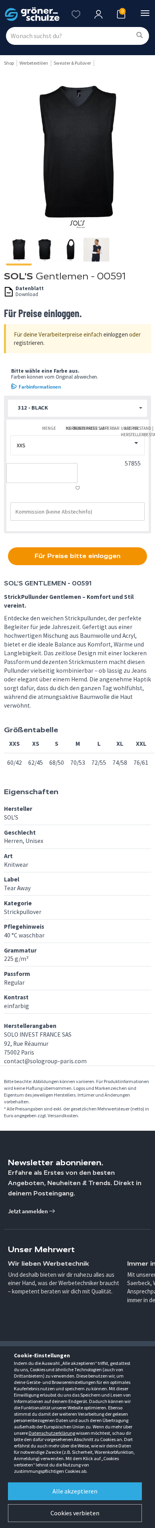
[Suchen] (139, 35)
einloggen (115, 334)
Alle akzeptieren (74, 1491)
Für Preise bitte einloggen (77, 556)
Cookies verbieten (74, 1513)
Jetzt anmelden (28, 1211)
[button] (77, 408)
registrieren (28, 342)
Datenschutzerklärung (52, 1433)
